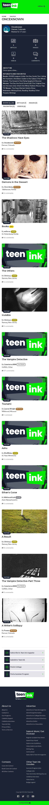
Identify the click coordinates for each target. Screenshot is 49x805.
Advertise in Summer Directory (36, 718)
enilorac (7, 231)
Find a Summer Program (19, 674)
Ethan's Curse (9, 492)
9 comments (8, 193)
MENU (41, 6)
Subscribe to (22, 653)
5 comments (8, 592)
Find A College (16, 667)
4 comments (8, 282)
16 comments (8, 237)
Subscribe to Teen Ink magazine (36, 755)
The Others (8, 271)
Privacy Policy (6, 727)
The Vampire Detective (14, 359)
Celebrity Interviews (8, 721)
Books (5, 226)
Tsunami (6, 404)
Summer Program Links (33, 768)
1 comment (7, 415)
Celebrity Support (7, 718)
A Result (6, 536)
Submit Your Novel (32, 740)
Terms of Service (7, 730)
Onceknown (8, 143)
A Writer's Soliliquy (12, 625)
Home (4, 16)
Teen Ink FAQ (6, 724)
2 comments (8, 326)
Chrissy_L (7, 276)
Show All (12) (8, 103)
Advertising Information (34, 713)
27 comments (8, 371)
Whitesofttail (9, 497)
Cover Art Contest (7, 766)
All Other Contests (8, 771)
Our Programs (6, 715)
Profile (13, 16)
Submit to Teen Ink (17, 660)
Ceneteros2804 (10, 364)
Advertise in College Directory (35, 715)
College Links (30, 771)
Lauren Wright (9, 409)
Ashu (4, 448)
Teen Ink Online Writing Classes (36, 774)
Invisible (6, 315)
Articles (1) (21, 103)
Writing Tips (30, 749)
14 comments (8, 149)
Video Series (30, 779)
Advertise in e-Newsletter (34, 724)
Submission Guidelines (33, 743)
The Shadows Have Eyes (15, 138)
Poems (6, 630)
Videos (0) (21, 106)
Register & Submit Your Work (35, 737)
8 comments (8, 548)
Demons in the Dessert (15, 182)
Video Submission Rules (34, 746)
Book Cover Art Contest (9, 768)
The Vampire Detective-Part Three (21, 581)
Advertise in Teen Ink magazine (36, 710)
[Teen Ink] (12, 5)
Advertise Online (31, 721)
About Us (5, 710)
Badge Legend (30, 782)
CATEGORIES (24, 803)
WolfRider (8, 453)
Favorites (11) (9, 106)
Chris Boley (8, 187)
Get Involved (30, 752)
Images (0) (33, 103)
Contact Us (5, 713)
